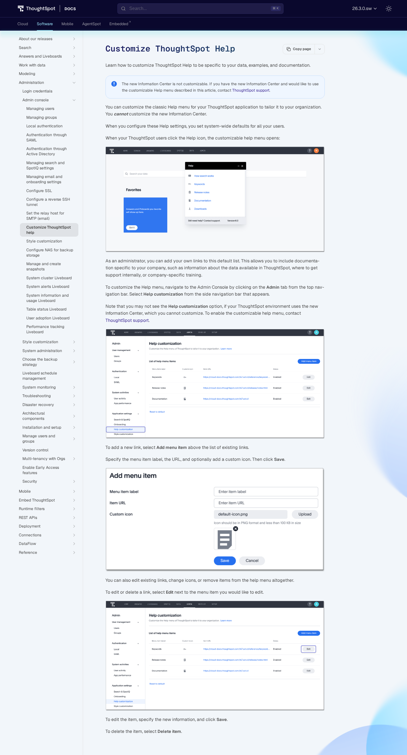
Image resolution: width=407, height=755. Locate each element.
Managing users (40, 108)
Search (25, 47)
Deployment (29, 526)
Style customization (44, 241)
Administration (31, 82)
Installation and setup (41, 427)
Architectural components (33, 416)
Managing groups (41, 117)
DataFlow (27, 543)
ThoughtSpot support (250, 90)
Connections (30, 534)
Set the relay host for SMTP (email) (45, 216)
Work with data (32, 65)
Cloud (22, 23)
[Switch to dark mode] (388, 8)
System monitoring (39, 387)
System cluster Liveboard (49, 277)
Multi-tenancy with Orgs (43, 458)
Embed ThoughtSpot (37, 500)
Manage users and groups (38, 438)
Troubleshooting (36, 395)
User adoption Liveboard (47, 318)
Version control (35, 450)
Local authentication (44, 125)
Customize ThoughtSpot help (48, 230)
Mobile (67, 23)
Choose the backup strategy (39, 362)
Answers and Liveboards (40, 56)
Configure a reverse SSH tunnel (48, 202)
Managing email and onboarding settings (44, 179)
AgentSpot (91, 23)
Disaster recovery (38, 404)
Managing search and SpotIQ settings (45, 165)
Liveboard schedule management (39, 376)
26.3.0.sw (362, 8)
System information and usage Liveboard (47, 298)
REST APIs (28, 517)
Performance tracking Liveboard (45, 329)
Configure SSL (39, 190)
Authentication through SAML (46, 137)
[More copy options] (319, 49)
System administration (42, 350)
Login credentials (37, 91)
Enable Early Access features (40, 470)
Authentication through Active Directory (46, 151)
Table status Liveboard (46, 309)
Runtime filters (32, 508)
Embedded (118, 23)
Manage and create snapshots (43, 266)
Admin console (35, 99)
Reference (28, 552)
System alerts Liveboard (47, 286)
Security (29, 481)
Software (45, 23)
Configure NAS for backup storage (49, 252)
